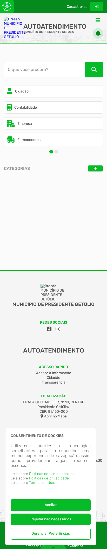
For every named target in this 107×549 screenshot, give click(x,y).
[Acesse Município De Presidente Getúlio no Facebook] (49, 329)
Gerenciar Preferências (50, 533)
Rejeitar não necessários (50, 519)
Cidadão (53, 377)
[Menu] (98, 20)
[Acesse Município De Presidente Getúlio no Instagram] (58, 329)
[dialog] (50, 486)
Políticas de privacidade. (49, 478)
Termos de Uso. (42, 482)
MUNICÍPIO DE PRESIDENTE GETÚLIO (48, 32)
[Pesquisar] (94, 69)
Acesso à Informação (53, 373)
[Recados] (98, 33)
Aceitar (51, 505)
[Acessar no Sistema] (96, 6)
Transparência (53, 382)
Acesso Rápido (53, 367)
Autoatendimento (54, 26)
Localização (53, 396)
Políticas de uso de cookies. (52, 474)
